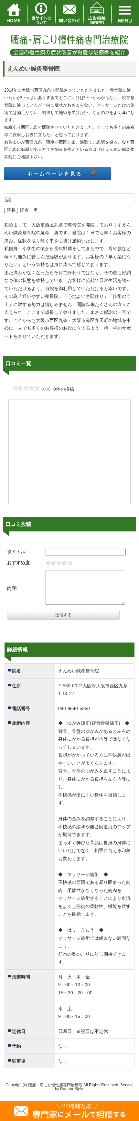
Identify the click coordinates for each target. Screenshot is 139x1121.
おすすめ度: (19, 562)
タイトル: (17, 551)
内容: (12, 588)
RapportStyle (71, 1089)
